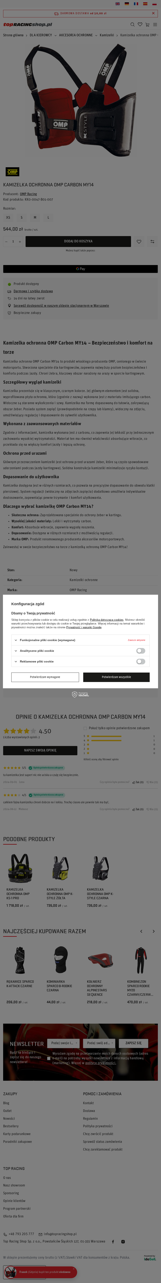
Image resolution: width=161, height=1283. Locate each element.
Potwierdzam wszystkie (116, 677)
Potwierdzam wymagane (45, 677)
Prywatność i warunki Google (83, 627)
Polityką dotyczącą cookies (106, 619)
